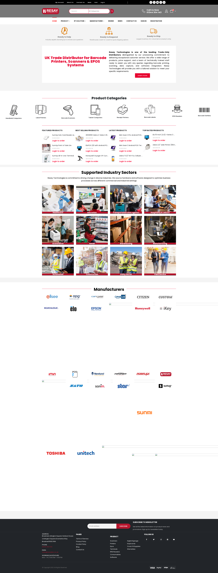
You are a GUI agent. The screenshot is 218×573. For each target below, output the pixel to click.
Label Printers (41, 118)
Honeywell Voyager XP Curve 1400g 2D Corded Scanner (107, 156)
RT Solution (79, 21)
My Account (59, 2)
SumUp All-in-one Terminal (63, 156)
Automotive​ (58, 274)
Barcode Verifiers (204, 116)
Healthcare (58, 212)
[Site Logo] (50, 11)
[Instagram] (160, 2)
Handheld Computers (14, 118)
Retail (92, 243)
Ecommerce (57, 243)
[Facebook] (150, 2)
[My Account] (166, 11)
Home (54, 21)
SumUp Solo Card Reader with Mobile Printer (69, 135)
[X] (154, 2)
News (89, 2)
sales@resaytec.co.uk (50, 552)
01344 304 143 (47, 547)
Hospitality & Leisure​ (160, 212)
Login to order (58, 140)
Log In (103, 2)
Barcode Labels (150, 117)
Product (64, 21)
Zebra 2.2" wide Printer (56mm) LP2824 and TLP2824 (173, 145)
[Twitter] (154, 539)
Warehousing (126, 243)
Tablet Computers (95, 118)
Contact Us (80, 2)
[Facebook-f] (146, 539)
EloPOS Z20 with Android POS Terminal (101, 145)
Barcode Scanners (68, 118)
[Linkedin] (167, 539)
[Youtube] (157, 2)
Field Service (160, 274)
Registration (156, 21)
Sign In (143, 21)
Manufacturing (160, 243)
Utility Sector (126, 274)
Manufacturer (96, 21)
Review (111, 21)
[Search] (112, 11)
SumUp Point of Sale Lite (61, 145)
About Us (70, 2)
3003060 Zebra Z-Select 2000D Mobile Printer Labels (106, 135)
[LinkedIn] (164, 2)
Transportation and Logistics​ (126, 212)
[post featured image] (46, 138)
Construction (92, 274)
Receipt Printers (123, 117)
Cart (96, 2)
